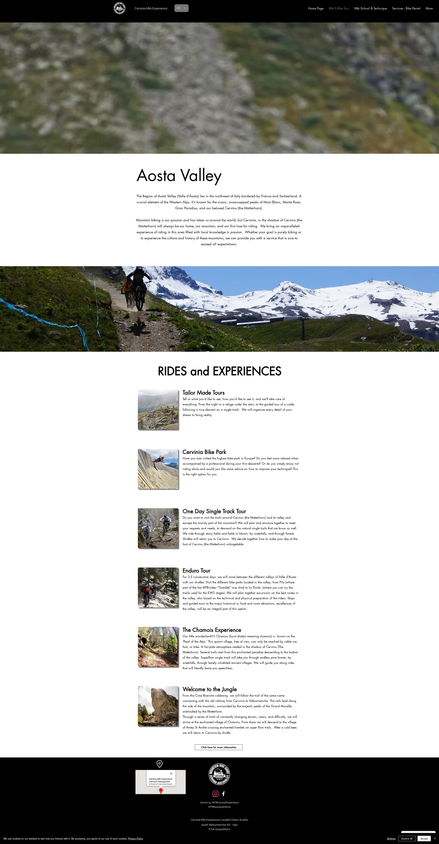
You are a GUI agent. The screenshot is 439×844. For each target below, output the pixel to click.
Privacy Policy (135, 838)
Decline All (407, 838)
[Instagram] (215, 794)
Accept (424, 838)
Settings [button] (391, 838)
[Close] (435, 838)
